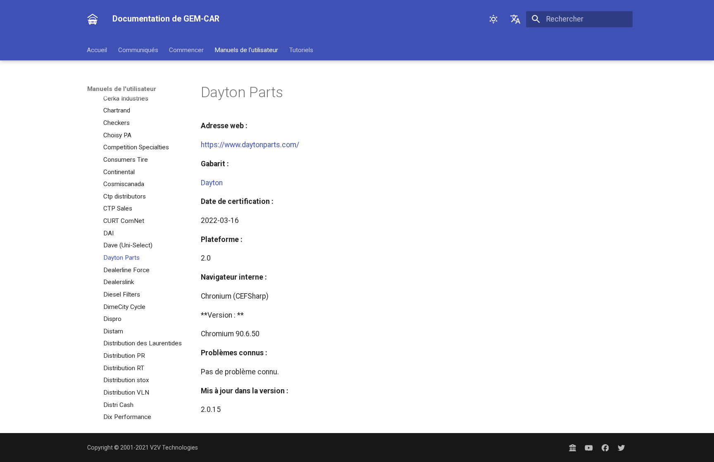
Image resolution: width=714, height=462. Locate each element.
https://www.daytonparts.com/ (250, 145)
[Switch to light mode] (493, 19)
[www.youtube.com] (588, 447)
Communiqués (138, 49)
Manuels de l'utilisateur (246, 49)
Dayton (212, 183)
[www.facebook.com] (605, 447)
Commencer (186, 49)
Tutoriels (301, 49)
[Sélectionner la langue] (515, 19)
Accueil (97, 49)
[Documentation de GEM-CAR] (92, 19)
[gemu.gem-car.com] (572, 447)
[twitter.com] (621, 447)
